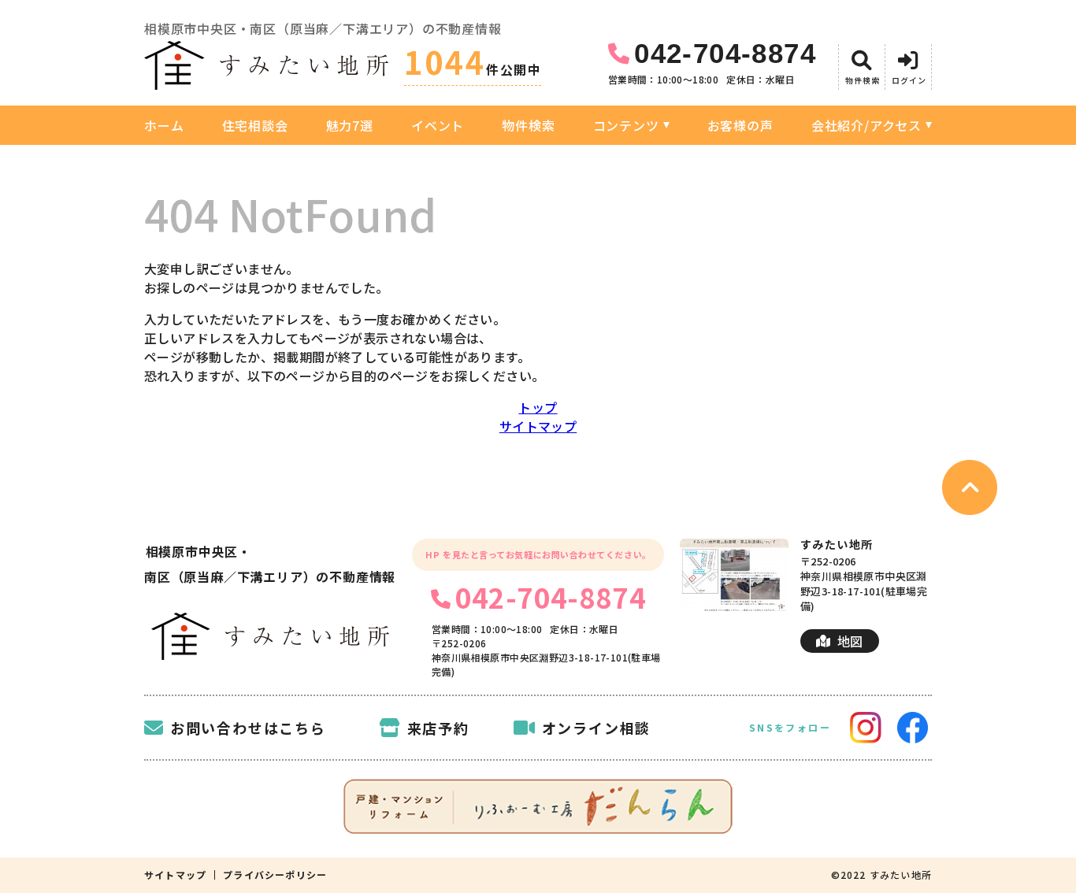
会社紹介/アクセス (866, 125)
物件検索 (528, 125)
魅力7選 (349, 125)
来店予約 (438, 727)
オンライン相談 (596, 727)
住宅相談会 (255, 125)
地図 (850, 641)
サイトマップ (538, 426)
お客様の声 (740, 125)
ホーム (164, 125)
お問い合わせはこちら (248, 727)
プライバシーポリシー (275, 875)
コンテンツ (626, 125)
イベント (437, 125)
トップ (537, 407)
